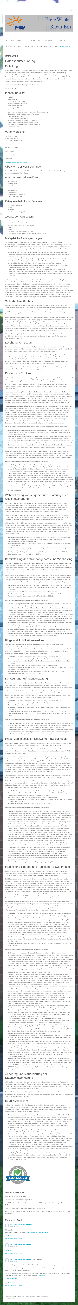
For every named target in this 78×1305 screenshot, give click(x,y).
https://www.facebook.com (16, 853)
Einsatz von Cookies (14, 110)
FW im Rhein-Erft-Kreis (14, 46)
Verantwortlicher (12, 99)
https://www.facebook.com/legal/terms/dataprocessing (24, 1018)
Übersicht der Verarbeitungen (16, 101)
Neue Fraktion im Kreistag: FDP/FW (15, 1196)
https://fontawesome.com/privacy (18, 1039)
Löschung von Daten (14, 108)
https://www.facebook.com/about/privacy (51, 853)
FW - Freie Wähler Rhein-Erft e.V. (21, 1224)
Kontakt (43, 46)
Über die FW (60, 41)
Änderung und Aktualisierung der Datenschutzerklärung (24, 124)
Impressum (53, 46)
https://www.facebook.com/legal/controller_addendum (34, 1001)
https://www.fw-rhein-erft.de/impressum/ (16, 162)
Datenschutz (65, 46)
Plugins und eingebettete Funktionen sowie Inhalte (23, 122)
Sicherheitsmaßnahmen (15, 105)
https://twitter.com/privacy (59, 1067)
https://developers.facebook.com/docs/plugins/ (34, 980)
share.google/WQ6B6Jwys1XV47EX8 (37, 1232)
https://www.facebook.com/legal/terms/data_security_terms (26, 1005)
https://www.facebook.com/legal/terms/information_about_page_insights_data (31, 849)
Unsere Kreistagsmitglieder (16, 41)
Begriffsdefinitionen (13, 127)
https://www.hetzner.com (61, 631)
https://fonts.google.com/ (40, 1054)
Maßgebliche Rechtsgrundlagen (17, 103)
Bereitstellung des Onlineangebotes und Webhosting (23, 114)
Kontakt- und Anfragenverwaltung (18, 118)
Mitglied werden (31, 46)
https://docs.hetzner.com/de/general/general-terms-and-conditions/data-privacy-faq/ (32, 635)
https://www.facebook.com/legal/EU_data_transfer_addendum (26, 857)
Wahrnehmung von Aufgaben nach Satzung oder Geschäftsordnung (28, 112)
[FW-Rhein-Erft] (39, 24)
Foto (9, 1235)
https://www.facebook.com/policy (27, 822)
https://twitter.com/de (30, 1067)
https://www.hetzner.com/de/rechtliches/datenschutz (38, 633)
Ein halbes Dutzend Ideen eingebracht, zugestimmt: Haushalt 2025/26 (25, 1208)
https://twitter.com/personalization (24, 1069)
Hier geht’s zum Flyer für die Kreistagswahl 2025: (19, 1199)
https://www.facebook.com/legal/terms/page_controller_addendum (48, 836)
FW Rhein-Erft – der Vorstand (42, 41)
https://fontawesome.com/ (48, 1037)
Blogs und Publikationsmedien (17, 116)
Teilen (20, 1238)
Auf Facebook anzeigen (11, 1238)
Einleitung (11, 97)
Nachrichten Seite (12, 1278)
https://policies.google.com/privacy (18, 1056)
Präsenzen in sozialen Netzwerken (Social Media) (22, 120)
